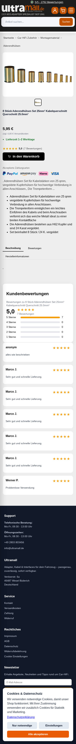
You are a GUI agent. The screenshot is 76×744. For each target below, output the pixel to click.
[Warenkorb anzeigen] (63, 10)
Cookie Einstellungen (16, 656)
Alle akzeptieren (38, 734)
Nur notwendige (22, 725)
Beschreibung (13, 248)
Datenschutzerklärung (21, 717)
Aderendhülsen (11, 45)
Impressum (10, 636)
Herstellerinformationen (17, 256)
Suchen (66, 21)
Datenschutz (11, 646)
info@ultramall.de (14, 548)
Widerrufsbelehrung (15, 651)
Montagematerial (49, 37)
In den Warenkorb (26, 156)
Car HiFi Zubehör (27, 37)
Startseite (8, 37)
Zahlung (8, 613)
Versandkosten (12, 608)
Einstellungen (53, 725)
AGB (6, 641)
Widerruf (9, 618)
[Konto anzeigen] (55, 10)
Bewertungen (34, 248)
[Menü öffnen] (71, 10)
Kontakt (8, 603)
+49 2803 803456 (14, 542)
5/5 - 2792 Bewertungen (40, 2)
